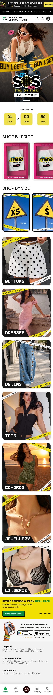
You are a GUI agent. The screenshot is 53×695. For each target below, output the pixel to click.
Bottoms (14, 649)
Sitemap (43, 661)
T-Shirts (29, 649)
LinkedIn (28, 673)
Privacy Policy (8, 663)
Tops (22, 649)
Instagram (6, 673)
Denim (5, 649)
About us (25, 661)
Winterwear (37, 651)
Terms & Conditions (11, 661)
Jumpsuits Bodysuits (21, 651)
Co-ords (6, 651)
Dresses (38, 649)
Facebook (17, 673)
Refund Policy (22, 663)
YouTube (37, 673)
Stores (34, 661)
